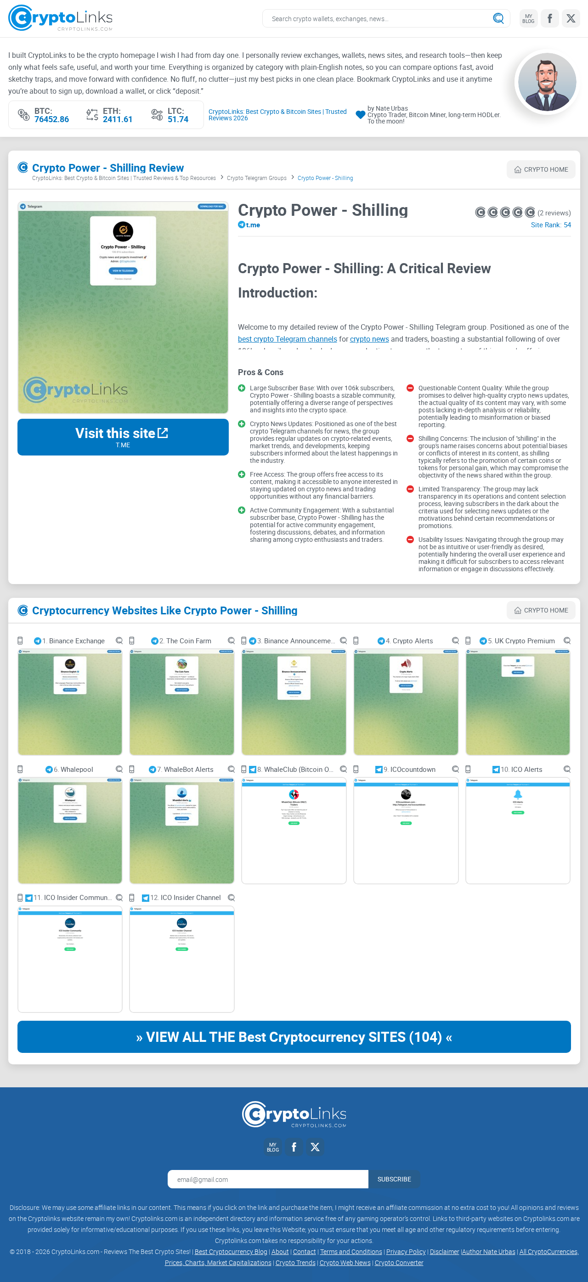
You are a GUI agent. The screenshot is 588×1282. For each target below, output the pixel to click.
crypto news (369, 339)
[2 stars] (493, 212)
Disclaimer (444, 1251)
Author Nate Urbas (488, 1251)
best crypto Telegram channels (287, 339)
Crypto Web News (345, 1262)
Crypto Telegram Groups (257, 177)
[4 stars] (518, 212)
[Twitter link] (571, 18)
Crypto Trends (296, 1262)
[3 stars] (506, 212)
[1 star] (481, 212)
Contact (304, 1251)
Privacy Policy (406, 1251)
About (280, 1251)
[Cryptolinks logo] (60, 19)
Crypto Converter (399, 1262)
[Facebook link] (550, 18)
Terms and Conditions (351, 1251)
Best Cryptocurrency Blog (231, 1251)
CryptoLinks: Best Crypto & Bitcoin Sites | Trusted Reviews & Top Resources (124, 177)
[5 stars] (530, 212)
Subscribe (394, 1179)
